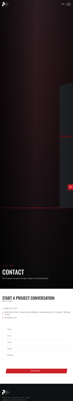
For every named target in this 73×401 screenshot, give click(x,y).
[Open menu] (69, 4)
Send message (35, 370)
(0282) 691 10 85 (10, 308)
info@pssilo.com (10, 318)
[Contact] (70, 187)
